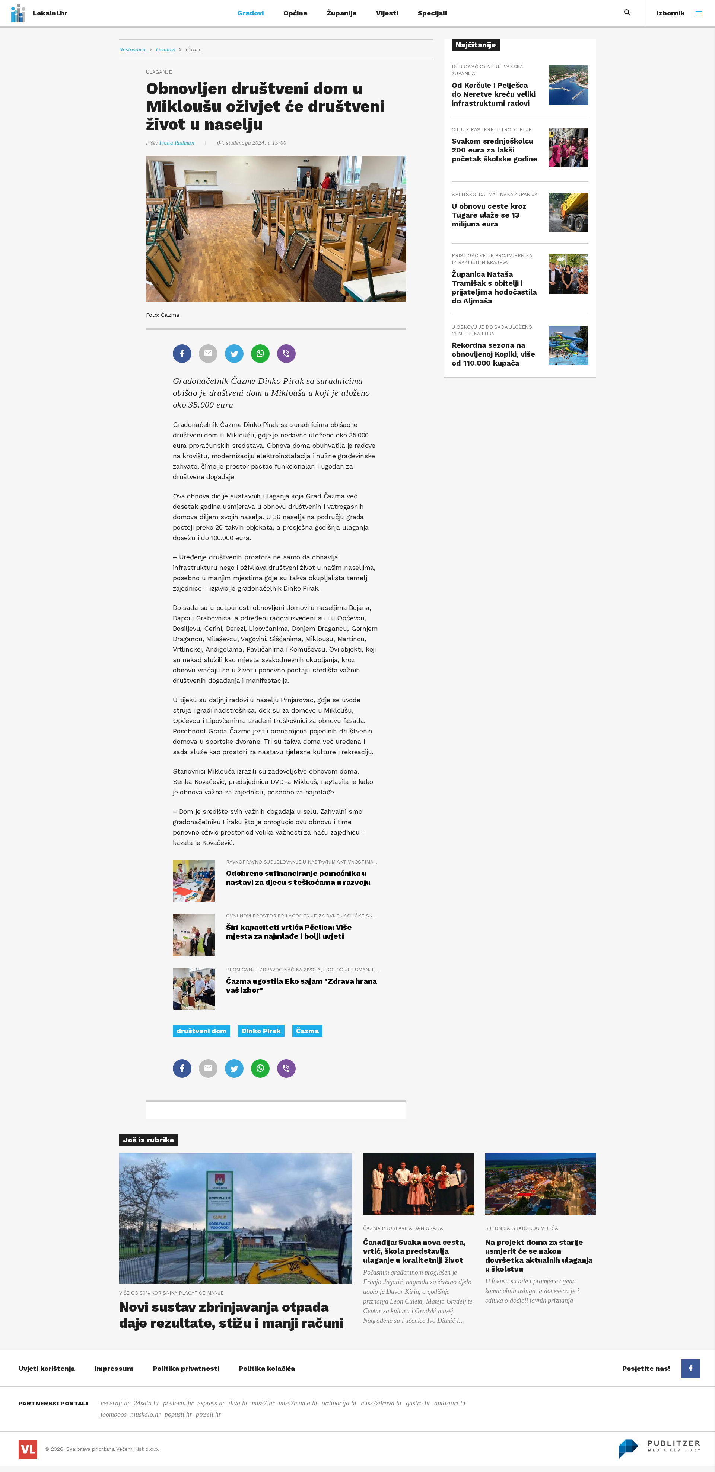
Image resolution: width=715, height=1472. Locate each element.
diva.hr (238, 1403)
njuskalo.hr (145, 1414)
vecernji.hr (115, 1403)
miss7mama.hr (298, 1403)
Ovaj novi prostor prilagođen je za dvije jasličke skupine (302, 916)
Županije (341, 13)
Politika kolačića (267, 1368)
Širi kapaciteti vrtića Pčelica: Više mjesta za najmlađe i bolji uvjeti (289, 932)
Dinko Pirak (261, 1031)
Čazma (194, 49)
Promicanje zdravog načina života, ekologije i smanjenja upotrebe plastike (302, 970)
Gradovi (251, 13)
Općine (295, 13)
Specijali (432, 13)
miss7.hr (263, 1403)
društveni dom (201, 1031)
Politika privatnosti (186, 1368)
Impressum (113, 1368)
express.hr (211, 1403)
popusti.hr (178, 1414)
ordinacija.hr (339, 1403)
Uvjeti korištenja (47, 1368)
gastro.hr (418, 1403)
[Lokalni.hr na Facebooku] (690, 1368)
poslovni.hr (178, 1403)
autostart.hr (450, 1403)
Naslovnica (132, 49)
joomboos (114, 1414)
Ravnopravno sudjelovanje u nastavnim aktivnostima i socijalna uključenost (302, 862)
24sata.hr (146, 1403)
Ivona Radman (176, 143)
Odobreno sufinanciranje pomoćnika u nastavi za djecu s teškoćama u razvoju (298, 878)
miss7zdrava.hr (381, 1403)
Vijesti (387, 13)
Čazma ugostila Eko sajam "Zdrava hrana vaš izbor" (301, 985)
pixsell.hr (208, 1414)
